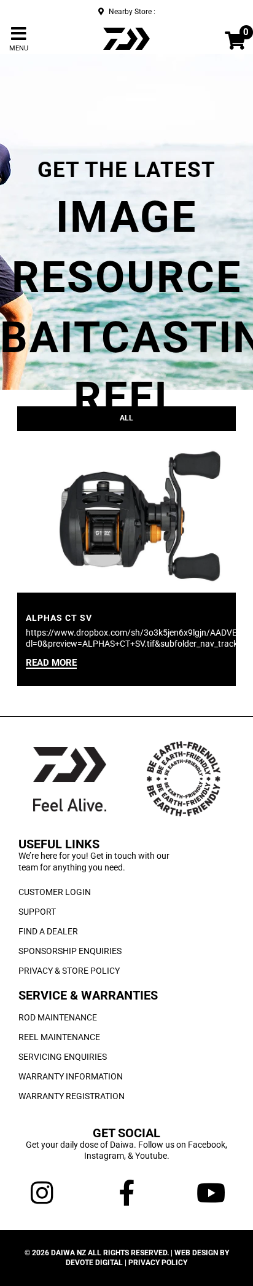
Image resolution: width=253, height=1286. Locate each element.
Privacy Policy (157, 1262)
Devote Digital (94, 1262)
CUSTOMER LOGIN (54, 892)
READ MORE (51, 663)
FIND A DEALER (48, 931)
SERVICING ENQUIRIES (62, 1057)
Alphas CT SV (59, 618)
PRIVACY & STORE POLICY (69, 971)
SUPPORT (37, 912)
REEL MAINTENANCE (59, 1037)
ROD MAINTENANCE (57, 1017)
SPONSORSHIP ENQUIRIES (70, 951)
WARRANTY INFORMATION (70, 1076)
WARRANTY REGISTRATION (71, 1096)
